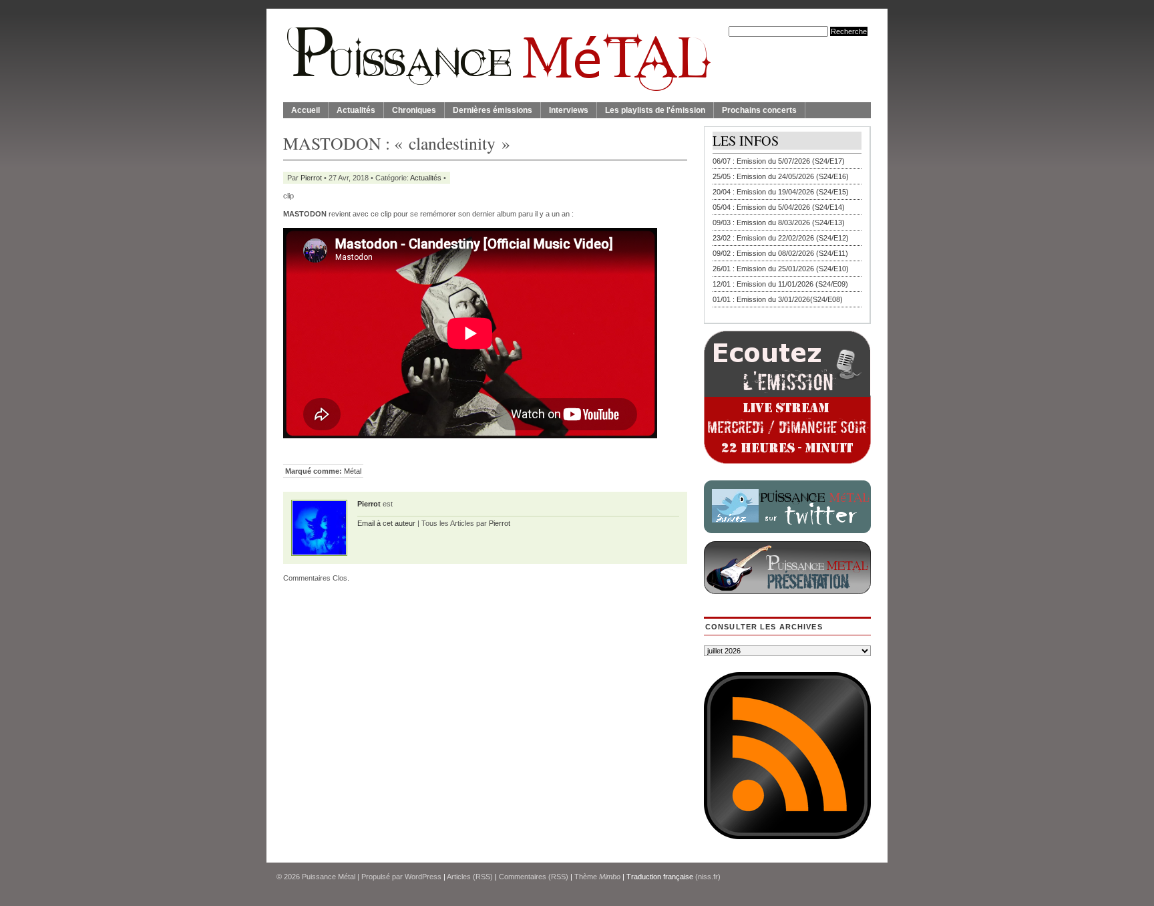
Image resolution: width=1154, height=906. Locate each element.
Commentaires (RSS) (533, 877)
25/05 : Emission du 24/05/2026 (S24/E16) (781, 176)
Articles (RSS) (470, 877)
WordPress (423, 877)
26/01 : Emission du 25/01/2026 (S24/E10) (781, 269)
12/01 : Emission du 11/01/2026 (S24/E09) (780, 284)
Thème (597, 877)
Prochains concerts (759, 110)
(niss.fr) (708, 877)
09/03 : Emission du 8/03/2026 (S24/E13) (779, 222)
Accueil (305, 110)
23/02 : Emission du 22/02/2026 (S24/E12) (781, 238)
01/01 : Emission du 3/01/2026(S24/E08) (778, 299)
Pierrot (311, 178)
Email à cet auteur (386, 523)
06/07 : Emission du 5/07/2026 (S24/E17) (779, 161)
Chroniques (414, 110)
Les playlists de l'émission (655, 110)
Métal (352, 471)
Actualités (356, 110)
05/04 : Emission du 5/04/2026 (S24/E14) (779, 207)
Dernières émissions (492, 110)
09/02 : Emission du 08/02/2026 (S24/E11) (780, 253)
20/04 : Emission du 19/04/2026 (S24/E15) (781, 192)
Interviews (568, 110)
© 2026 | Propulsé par (340, 877)
